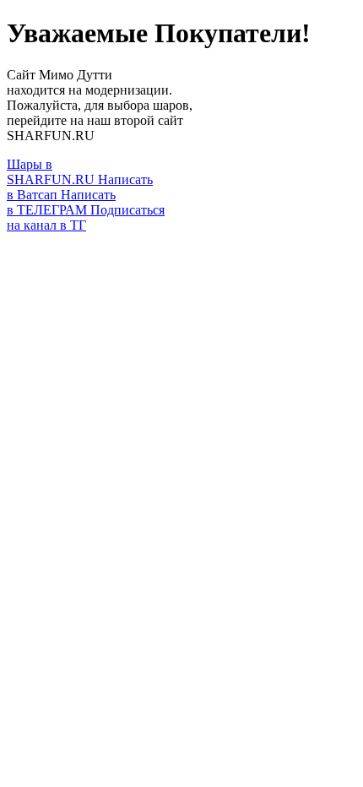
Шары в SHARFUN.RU (52, 172)
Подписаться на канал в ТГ (86, 217)
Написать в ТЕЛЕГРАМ (61, 202)
